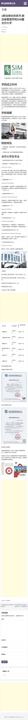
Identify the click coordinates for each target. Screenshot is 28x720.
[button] (25, 2)
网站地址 (3, 654)
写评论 (4, 32)
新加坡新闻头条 (8, 3)
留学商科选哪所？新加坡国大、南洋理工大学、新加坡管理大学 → (21, 606)
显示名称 (3, 640)
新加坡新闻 (8, 600)
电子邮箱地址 (4, 647)
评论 (2, 619)
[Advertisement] (14, 48)
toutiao (4, 29)
